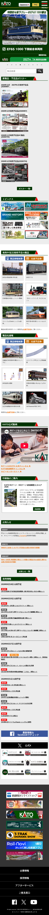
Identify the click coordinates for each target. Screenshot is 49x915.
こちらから (22, 535)
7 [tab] (33, 64)
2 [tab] (11, 64)
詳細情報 (38, 509)
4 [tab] (20, 64)
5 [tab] (24, 64)
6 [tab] (28, 64)
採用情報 (24, 878)
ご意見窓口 (24, 893)
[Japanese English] (24, 5)
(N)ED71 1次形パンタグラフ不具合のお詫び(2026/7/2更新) (20, 548)
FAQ (35, 5)
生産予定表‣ (36, 259)
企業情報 (24, 870)
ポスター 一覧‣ (25, 189)
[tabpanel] (24, 35)
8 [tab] (37, 64)
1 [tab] (7, 64)
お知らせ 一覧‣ (25, 571)
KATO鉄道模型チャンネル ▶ (13, 469)
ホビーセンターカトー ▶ (11, 471)
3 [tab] (16, 64)
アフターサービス (24, 885)
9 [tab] (41, 64)
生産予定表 (27, 329)
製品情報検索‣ (16, 259)
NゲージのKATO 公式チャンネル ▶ (16, 466)
